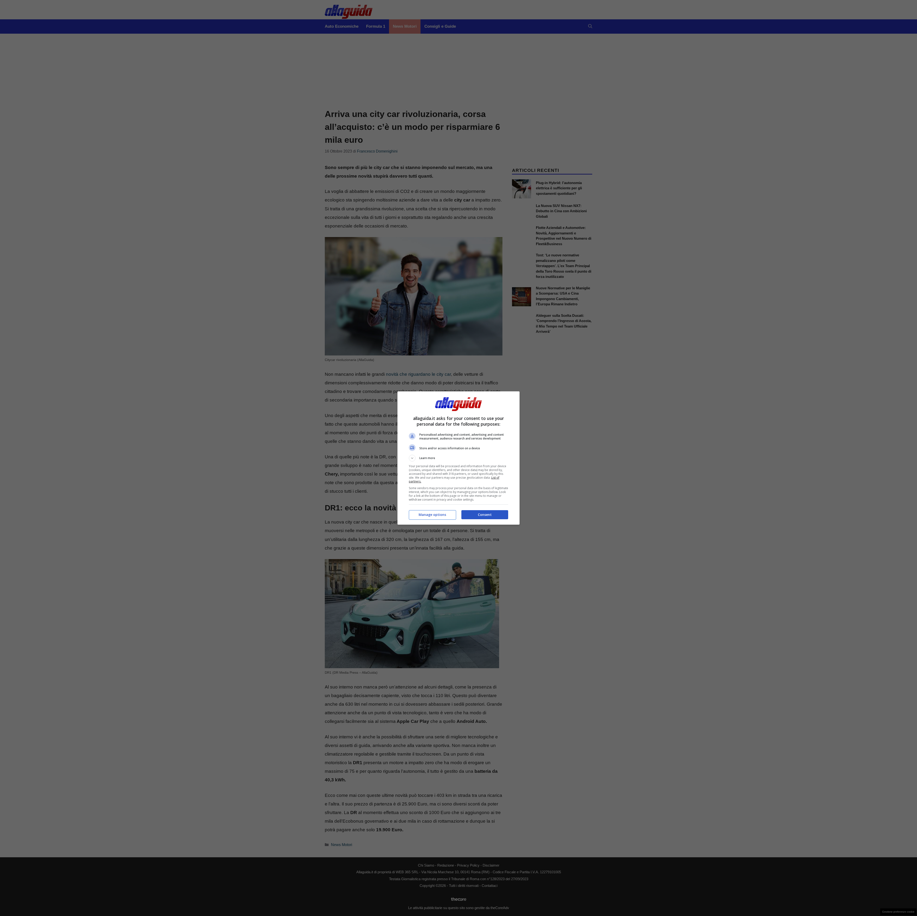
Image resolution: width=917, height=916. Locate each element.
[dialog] (458, 458)
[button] (458, 458)
